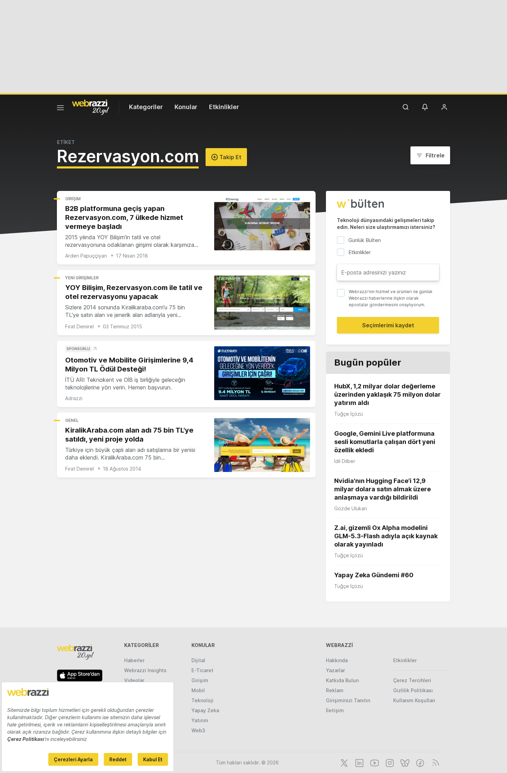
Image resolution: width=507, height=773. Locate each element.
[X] (343, 762)
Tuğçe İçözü (348, 414)
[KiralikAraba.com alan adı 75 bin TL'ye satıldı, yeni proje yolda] (262, 445)
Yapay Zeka (205, 710)
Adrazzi (73, 398)
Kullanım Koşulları (414, 700)
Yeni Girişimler (82, 277)
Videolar (134, 680)
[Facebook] (419, 762)
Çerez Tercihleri (412, 680)
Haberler (134, 660)
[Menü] (60, 108)
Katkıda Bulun (342, 680)
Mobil (198, 690)
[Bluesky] (404, 762)
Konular (186, 106)
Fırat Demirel (79, 326)
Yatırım (199, 720)
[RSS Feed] (434, 762)
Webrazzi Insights (145, 670)
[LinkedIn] (359, 762)
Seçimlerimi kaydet (388, 325)
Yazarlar (335, 670)
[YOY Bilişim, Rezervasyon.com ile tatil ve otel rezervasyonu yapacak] (262, 303)
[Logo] (90, 106)
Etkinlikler (224, 106)
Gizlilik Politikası (413, 690)
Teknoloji (202, 700)
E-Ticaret (202, 670)
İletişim (335, 710)
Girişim (73, 198)
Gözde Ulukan (350, 508)
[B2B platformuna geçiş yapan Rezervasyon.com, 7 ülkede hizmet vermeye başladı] (262, 223)
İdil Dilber (344, 461)
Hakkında (337, 660)
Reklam (335, 690)
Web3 (198, 730)
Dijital (198, 660)
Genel (72, 420)
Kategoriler (146, 106)
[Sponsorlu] (262, 373)
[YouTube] (374, 762)
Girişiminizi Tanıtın (348, 700)
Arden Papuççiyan (86, 256)
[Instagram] (389, 762)
